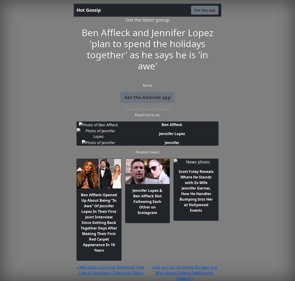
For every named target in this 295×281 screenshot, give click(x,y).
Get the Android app (147, 97)
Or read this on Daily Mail (147, 109)
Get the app (204, 10)
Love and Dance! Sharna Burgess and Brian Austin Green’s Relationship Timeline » (184, 273)
